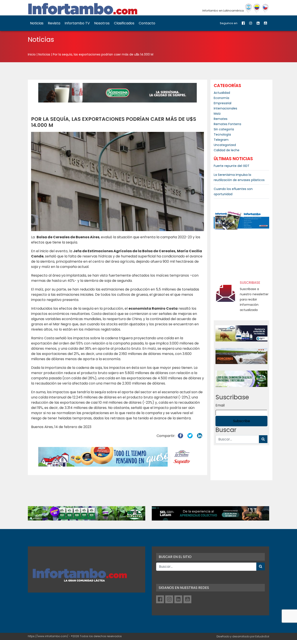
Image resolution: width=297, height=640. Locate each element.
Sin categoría (224, 129)
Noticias (36, 23)
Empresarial (222, 103)
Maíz (217, 113)
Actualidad (222, 93)
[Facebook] (243, 23)
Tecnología (222, 134)
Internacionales (225, 108)
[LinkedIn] (258, 23)
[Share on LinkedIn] (199, 435)
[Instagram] (250, 23)
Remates (220, 119)
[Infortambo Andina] (257, 8)
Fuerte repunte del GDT (231, 166)
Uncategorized (225, 145)
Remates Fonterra (227, 124)
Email (220, 405)
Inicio (32, 54)
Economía (221, 98)
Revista (54, 23)
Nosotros (102, 23)
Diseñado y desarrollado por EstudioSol (243, 636)
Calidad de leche (226, 150)
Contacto (147, 23)
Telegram (221, 140)
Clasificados (124, 23)
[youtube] (265, 23)
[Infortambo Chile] (265, 8)
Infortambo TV (77, 23)
